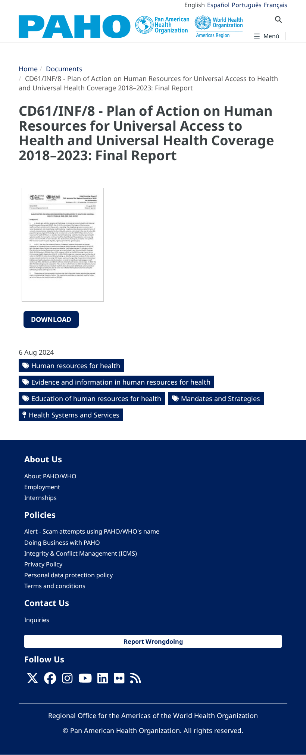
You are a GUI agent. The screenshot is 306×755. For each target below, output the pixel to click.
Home (28, 68)
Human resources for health (75, 365)
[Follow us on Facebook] (50, 680)
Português (247, 5)
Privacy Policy (43, 564)
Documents (64, 68)
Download (51, 319)
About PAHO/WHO (50, 476)
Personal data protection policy (68, 575)
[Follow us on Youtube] (85, 680)
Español (218, 5)
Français (275, 5)
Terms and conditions (54, 586)
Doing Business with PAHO (62, 542)
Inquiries (36, 620)
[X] (32, 680)
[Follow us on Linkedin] (102, 680)
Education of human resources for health (96, 398)
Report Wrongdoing (153, 641)
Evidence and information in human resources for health (120, 382)
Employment (42, 487)
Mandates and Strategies (220, 398)
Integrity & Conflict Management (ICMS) (80, 553)
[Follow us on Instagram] (67, 680)
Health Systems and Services (74, 414)
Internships (40, 498)
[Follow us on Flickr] (119, 680)
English (194, 5)
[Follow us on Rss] (135, 680)
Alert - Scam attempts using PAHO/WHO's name (91, 531)
